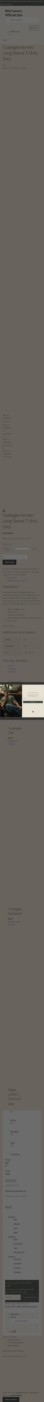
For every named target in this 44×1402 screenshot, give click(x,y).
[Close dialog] (42, 686)
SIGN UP (33, 702)
